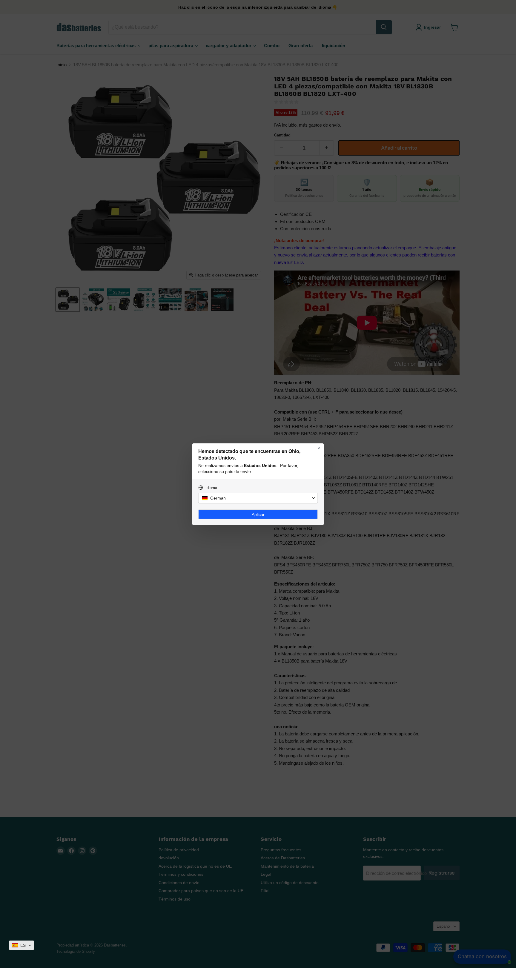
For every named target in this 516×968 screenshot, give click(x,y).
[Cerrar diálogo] (319, 448)
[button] (21, 945)
